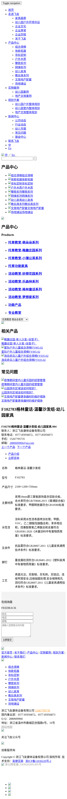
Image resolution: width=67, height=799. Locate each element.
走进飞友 (13, 14)
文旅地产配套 (23, 79)
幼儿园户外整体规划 (27, 104)
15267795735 (42, 710)
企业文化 (20, 26)
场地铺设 (20, 83)
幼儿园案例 (22, 91)
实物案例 (13, 87)
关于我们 (20, 652)
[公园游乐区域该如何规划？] (19, 388)
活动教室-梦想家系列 (23, 297)
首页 (11, 10)
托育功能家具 (18, 266)
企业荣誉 (20, 30)
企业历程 (20, 34)
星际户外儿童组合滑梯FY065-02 (20, 351)
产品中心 (13, 42)
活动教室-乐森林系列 (23, 281)
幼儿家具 (20, 71)
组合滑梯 (20, 46)
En (9, 148)
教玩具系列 (22, 75)
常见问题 (20, 132)
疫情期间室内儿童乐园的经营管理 (22, 384)
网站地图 (6, 726)
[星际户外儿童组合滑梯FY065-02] (22, 347)
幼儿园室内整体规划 (27, 108)
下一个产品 (24, 447)
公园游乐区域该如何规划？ (17, 392)
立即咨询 (13, 458)
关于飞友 (20, 38)
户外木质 (20, 59)
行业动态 (20, 124)
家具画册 (20, 18)
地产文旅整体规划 (26, 112)
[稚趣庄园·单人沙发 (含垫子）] (20, 339)
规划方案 (13, 100)
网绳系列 (20, 67)
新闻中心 (13, 116)
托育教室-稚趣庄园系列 (25, 250)
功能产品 (14, 305)
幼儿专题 (20, 128)
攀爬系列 (20, 63)
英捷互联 (17, 761)
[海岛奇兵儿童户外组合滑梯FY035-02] (24, 355)
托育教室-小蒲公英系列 (25, 258)
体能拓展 (20, 50)
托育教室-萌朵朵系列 (23, 242)
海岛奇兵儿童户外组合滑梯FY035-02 (23, 359)
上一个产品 (8, 447)
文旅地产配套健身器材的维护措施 (22, 400)
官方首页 (6, 652)
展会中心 (20, 136)
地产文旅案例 (23, 95)
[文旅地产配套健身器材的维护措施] (23, 396)
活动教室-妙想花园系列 (25, 273)
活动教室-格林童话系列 (25, 289)
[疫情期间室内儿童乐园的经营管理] (23, 380)
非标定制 (20, 55)
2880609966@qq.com (22, 443)
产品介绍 (13, 453)
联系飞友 (13, 141)
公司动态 (20, 120)
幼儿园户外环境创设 (27, 22)
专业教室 (14, 312)
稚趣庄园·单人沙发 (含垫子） (19, 343)
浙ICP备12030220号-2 (38, 761)
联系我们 (19, 656)
